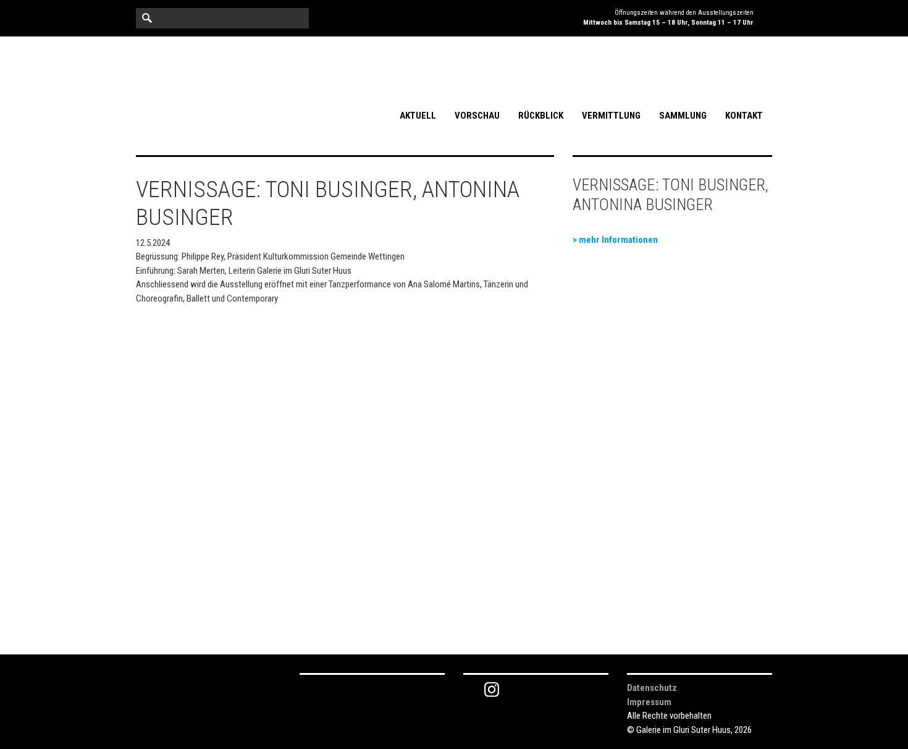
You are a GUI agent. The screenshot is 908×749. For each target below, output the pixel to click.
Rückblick (540, 115)
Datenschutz (652, 687)
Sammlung (683, 115)
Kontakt (744, 115)
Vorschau (477, 115)
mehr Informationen (618, 239)
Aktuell (418, 115)
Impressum (649, 702)
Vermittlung (611, 115)
